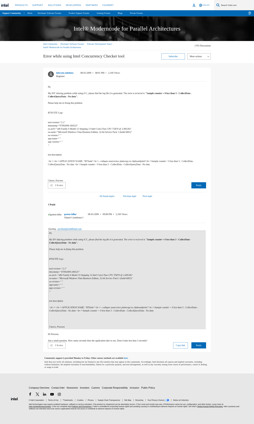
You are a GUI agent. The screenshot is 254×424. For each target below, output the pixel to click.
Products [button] (21, 5)
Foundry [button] (104, 5)
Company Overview (39, 387)
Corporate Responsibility (115, 387)
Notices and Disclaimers (81, 406)
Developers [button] (71, 5)
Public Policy (148, 387)
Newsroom (72, 387)
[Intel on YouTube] (52, 394)
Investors (85, 387)
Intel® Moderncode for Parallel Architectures (63, 47)
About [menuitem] (30, 13)
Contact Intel (58, 387)
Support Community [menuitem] (12, 13)
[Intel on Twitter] (37, 394)
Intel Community (51, 43)
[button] (204, 73)
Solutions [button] (53, 5)
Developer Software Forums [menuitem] (52, 13)
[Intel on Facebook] (30, 394)
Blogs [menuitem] (126, 13)
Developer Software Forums (75, 43)
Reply (199, 185)
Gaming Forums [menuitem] (109, 13)
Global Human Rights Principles (209, 406)
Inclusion (135, 387)
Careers (96, 387)
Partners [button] (88, 5)
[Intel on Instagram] (59, 394)
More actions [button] (196, 56)
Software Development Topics (104, 43)
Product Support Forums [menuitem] (83, 13)
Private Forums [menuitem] (143, 13)
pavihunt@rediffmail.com (72, 228)
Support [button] (37, 5)
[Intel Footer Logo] (14, 398)
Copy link (180, 345)
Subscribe (173, 56)
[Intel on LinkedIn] (44, 394)
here (128, 358)
